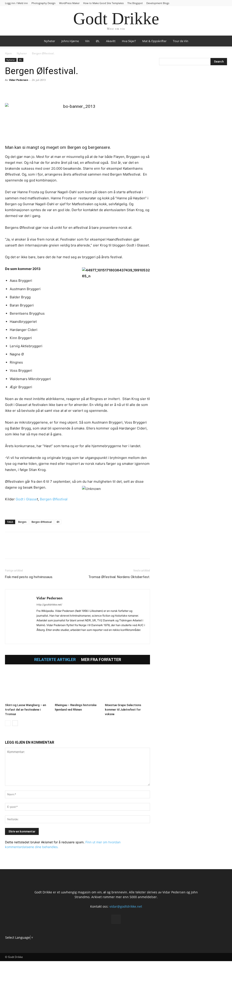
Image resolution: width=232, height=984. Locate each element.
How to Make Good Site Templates (103, 3)
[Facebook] (9, 90)
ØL (98, 41)
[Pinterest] (30, 90)
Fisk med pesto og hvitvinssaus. (29, 577)
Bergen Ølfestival (54, 499)
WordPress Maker (69, 3)
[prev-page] (8, 723)
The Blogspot (135, 3)
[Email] (51, 90)
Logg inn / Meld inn (16, 3)
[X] (19, 90)
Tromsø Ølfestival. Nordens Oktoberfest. (119, 577)
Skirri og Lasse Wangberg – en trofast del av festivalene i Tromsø (25, 709)
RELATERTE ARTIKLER (55, 660)
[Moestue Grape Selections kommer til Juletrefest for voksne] (127, 685)
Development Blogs (157, 3)
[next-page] (15, 723)
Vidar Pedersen (18, 80)
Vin (87, 41)
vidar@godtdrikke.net (125, 906)
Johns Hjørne (70, 41)
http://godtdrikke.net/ (49, 604)
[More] (62, 90)
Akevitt (111, 41)
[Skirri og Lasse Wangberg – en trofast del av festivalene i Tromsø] (27, 685)
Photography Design (43, 3)
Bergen (22, 521)
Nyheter (49, 41)
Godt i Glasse (26, 499)
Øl (58, 521)
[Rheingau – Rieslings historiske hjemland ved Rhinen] (77, 685)
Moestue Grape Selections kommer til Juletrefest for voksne (123, 709)
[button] (221, 41)
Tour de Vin (180, 41)
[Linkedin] (40, 90)
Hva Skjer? (129, 41)
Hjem (8, 53)
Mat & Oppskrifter (154, 41)
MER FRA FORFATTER (101, 660)
